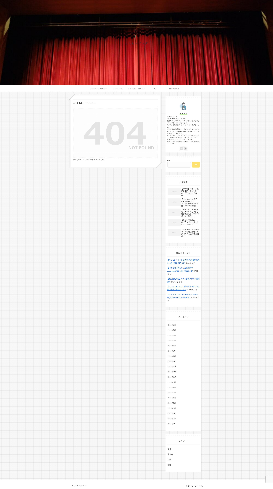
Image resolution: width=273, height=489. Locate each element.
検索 (169, 160)
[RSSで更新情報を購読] (185, 148)
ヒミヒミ (183, 113)
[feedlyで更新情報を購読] (181, 148)
